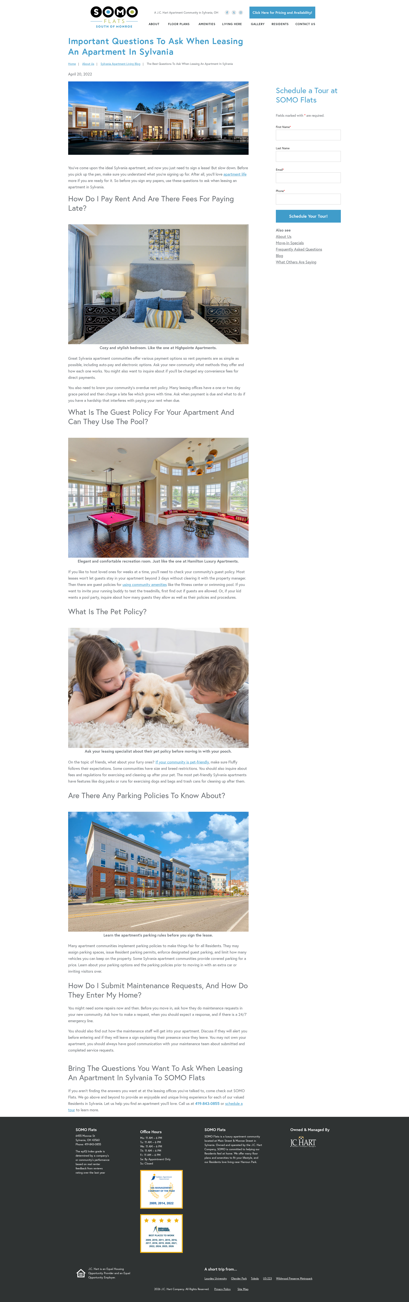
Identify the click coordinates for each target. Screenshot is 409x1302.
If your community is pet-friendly (182, 762)
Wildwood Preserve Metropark (294, 1278)
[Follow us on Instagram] (240, 12)
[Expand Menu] (161, 24)
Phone (280, 191)
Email (279, 170)
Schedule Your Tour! (308, 216)
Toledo (255, 1278)
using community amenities (144, 584)
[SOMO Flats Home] (114, 17)
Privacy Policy (222, 1289)
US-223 (267, 1278)
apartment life (234, 174)
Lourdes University (215, 1278)
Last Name (282, 148)
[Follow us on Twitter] (234, 12)
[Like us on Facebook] (227, 12)
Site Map (243, 1289)
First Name (283, 127)
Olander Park (239, 1278)
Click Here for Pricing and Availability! (282, 12)
